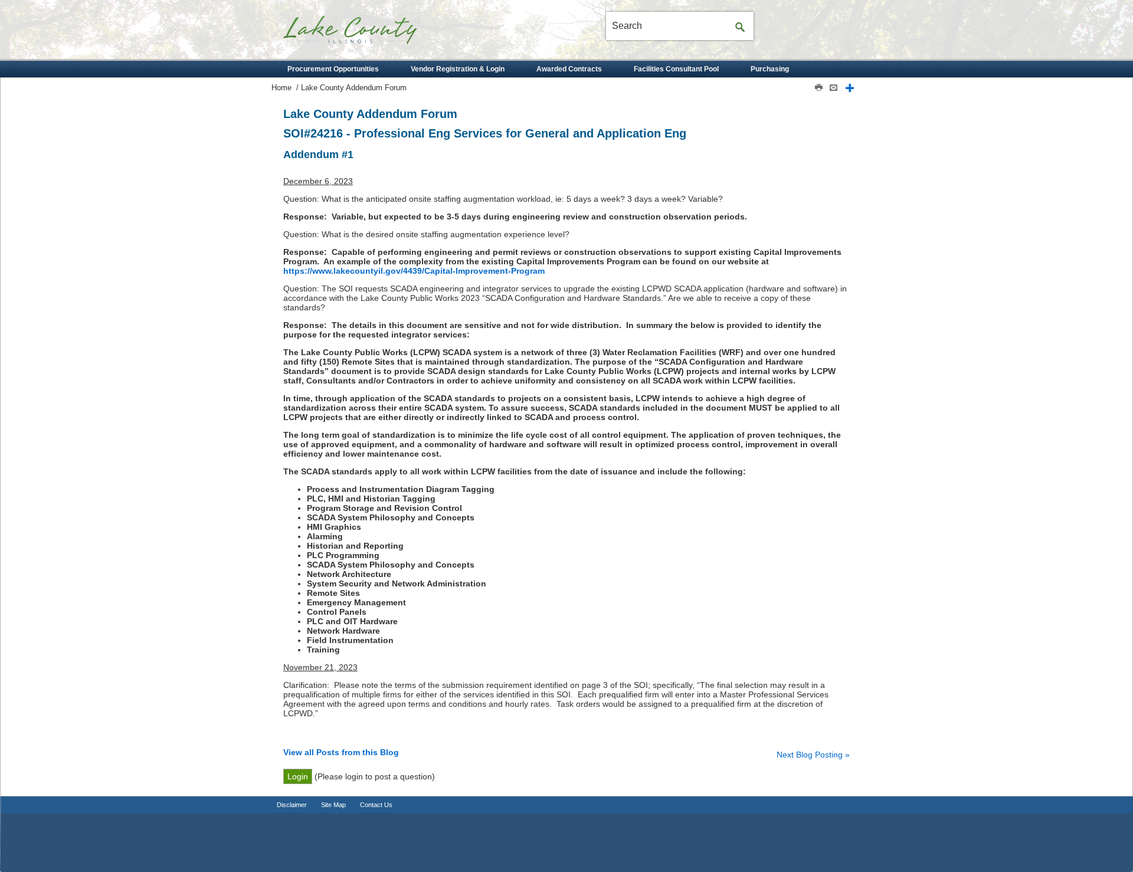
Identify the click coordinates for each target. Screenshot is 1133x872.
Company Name (371, 34)
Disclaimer (292, 804)
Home (281, 88)
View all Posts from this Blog (341, 752)
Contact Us (376, 804)
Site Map (333, 804)
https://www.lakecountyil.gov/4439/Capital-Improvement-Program (414, 271)
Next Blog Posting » (813, 754)
